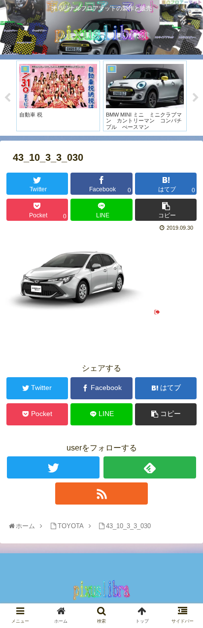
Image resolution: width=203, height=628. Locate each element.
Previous (7, 98)
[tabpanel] (58, 95)
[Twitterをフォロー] (53, 467)
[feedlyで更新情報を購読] (149, 467)
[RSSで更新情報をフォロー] (101, 493)
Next (196, 98)
